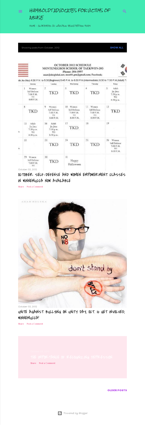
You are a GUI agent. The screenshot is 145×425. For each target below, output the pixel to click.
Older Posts (117, 390)
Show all (116, 47)
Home (32, 26)
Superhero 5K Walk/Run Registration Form (64, 26)
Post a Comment (35, 186)
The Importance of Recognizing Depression (71, 357)
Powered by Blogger (76, 413)
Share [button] (21, 186)
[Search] (124, 11)
